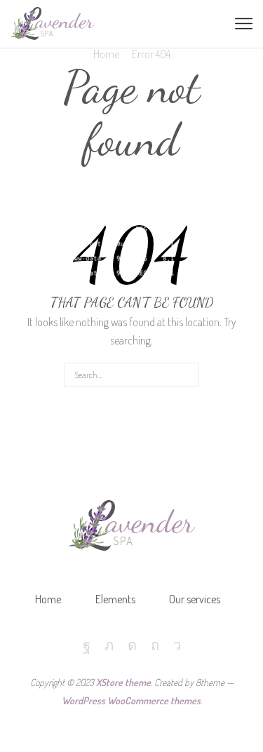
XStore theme (123, 682)
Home (106, 54)
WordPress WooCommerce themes (131, 700)
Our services (194, 599)
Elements (115, 599)
